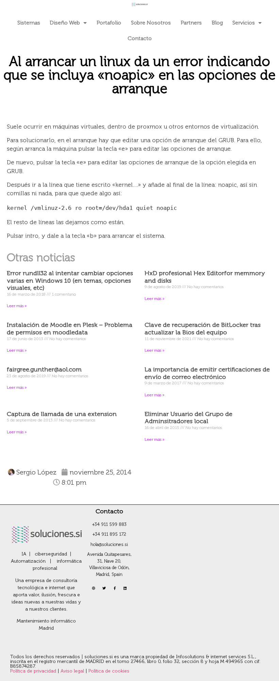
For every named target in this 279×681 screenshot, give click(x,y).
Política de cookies (108, 671)
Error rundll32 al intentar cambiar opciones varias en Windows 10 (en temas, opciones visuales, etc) (70, 280)
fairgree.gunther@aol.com (44, 369)
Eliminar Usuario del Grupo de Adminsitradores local (188, 417)
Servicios (243, 22)
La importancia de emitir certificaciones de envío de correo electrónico (207, 373)
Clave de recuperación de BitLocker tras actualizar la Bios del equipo (203, 328)
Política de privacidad (34, 671)
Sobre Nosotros (151, 22)
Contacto (140, 38)
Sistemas (28, 22)
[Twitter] (104, 588)
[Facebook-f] (114, 588)
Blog (217, 22)
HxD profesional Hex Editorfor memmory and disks (205, 276)
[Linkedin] (125, 588)
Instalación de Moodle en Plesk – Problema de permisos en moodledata (69, 328)
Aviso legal (73, 671)
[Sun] (93, 588)
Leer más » (17, 305)
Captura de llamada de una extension (62, 414)
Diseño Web (65, 22)
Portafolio (109, 22)
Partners (191, 22)
